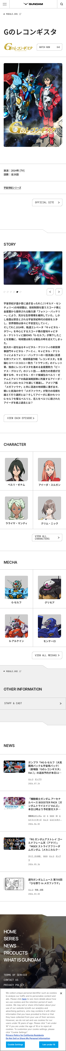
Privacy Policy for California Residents (25, 1035)
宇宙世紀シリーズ (12, 187)
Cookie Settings (15, 1044)
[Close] (61, 993)
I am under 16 (48, 1044)
